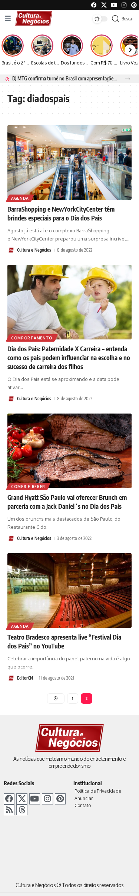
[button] (127, 78)
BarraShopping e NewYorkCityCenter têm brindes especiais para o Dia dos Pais (61, 213)
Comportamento (32, 338)
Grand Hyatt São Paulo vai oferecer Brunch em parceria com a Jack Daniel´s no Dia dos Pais (67, 501)
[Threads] (21, 809)
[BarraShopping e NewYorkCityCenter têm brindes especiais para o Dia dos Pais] (69, 162)
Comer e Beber (28, 486)
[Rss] (9, 809)
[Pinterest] (134, 5)
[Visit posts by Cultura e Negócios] (11, 250)
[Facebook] (94, 5)
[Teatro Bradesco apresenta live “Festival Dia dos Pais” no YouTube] (69, 590)
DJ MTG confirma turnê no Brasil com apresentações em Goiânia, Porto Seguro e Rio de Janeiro (64, 78)
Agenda (20, 198)
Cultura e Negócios (34, 250)
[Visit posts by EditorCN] (11, 678)
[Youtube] (114, 5)
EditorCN (25, 678)
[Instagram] (47, 798)
